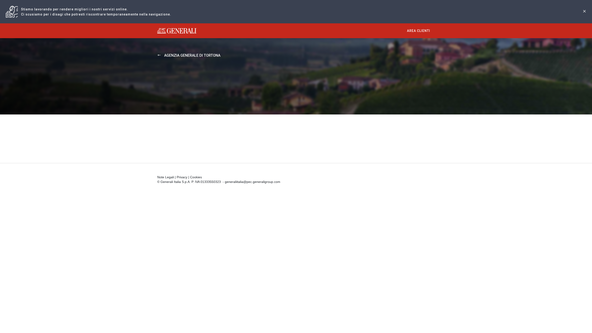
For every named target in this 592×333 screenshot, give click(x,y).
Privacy (182, 177)
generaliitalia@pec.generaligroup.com (252, 182)
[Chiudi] (584, 11)
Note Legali (165, 177)
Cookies (196, 177)
